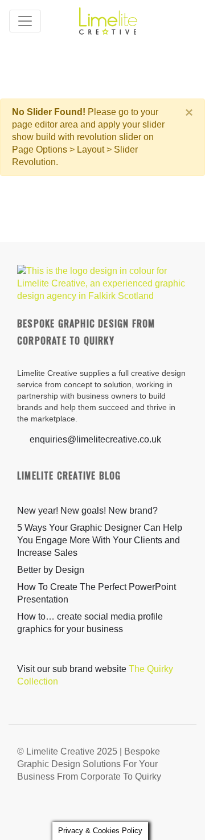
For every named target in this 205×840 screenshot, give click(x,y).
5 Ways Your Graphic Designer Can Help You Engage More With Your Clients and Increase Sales (99, 540)
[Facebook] (135, 808)
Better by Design (50, 570)
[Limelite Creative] (108, 21)
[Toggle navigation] (25, 21)
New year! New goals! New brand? (87, 510)
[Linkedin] (178, 808)
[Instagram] (156, 808)
